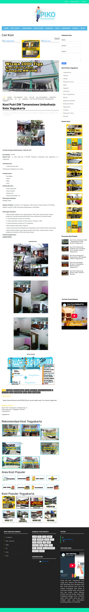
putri (26, 97)
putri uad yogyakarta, (33, 113)
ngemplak (66, 107)
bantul (65, 97)
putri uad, (24, 113)
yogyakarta (25, 99)
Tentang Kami (75, 1)
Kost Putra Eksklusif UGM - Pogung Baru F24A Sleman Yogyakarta (78, 241)
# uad (11, 392)
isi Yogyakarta (49, 548)
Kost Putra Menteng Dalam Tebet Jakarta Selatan (77, 272)
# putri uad (34, 390)
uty (19, 99)
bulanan (10, 97)
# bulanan (9, 390)
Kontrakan (66, 28)
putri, (20, 113)
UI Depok (9, 537)
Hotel (57, 28)
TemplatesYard (51, 610)
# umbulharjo (18, 392)
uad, (47, 113)
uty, (4, 114)
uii (6, 548)
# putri (27, 390)
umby (49, 536)
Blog (83, 28)
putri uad (31, 97)
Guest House (39, 28)
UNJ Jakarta (10, 541)
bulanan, (6, 113)
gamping (66, 91)
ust (16, 99)
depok (65, 78)
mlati (65, 85)
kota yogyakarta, (13, 113)
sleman (65, 75)
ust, (57, 113)
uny (39, 536)
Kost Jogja (15, 28)
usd (34, 542)
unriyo (35, 551)
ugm (7, 544)
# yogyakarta (36, 392)
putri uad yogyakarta (41, 97)
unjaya (35, 545)
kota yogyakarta (18, 97)
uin (46, 545)
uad (4, 99)
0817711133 (44, 561)
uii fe (47, 539)
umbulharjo (10, 99)
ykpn (39, 542)
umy (7, 552)
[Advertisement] (74, 286)
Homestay (49, 28)
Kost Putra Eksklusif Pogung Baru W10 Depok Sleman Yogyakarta (78, 257)
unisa (40, 548)
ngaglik (66, 88)
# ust (25, 392)
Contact (83, 1)
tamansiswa (52, 97)
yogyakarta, (8, 114)
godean (66, 110)
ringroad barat (68, 103)
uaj (34, 539)
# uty (29, 392)
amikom (40, 539)
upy (50, 545)
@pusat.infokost (67, 539)
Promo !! (75, 28)
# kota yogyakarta (19, 390)
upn (7, 555)
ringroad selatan (69, 100)
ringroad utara (68, 81)
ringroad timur (68, 113)
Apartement (27, 28)
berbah (65, 116)
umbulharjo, (52, 113)
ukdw (42, 551)
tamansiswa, (42, 113)
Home (66, 1)
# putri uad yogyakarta (45, 390)
